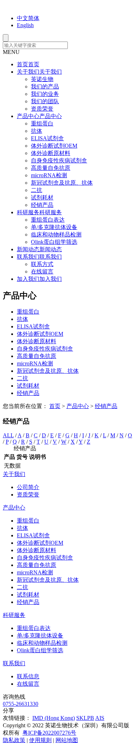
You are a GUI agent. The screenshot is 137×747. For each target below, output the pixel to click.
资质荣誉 (42, 109)
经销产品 (42, 205)
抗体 (36, 131)
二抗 (36, 190)
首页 (54, 406)
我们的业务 (45, 94)
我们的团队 (45, 101)
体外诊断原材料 (50, 153)
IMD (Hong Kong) (53, 718)
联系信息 (28, 676)
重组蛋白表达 (48, 220)
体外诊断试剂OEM (54, 146)
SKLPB (85, 718)
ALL (8, 435)
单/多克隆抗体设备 (54, 227)
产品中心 (77, 406)
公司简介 (28, 487)
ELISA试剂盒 (47, 138)
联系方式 (42, 264)
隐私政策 (14, 740)
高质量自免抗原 (50, 168)
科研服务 (14, 615)
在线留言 (42, 271)
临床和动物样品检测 (56, 234)
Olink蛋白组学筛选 (54, 242)
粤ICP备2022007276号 (49, 733)
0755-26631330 (20, 704)
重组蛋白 (42, 123)
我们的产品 (45, 86)
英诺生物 (42, 79)
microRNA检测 (49, 175)
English (25, 25)
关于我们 (14, 474)
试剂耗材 (42, 197)
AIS (99, 718)
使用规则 (40, 740)
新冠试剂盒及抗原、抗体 (62, 183)
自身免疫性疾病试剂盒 (59, 160)
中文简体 (28, 18)
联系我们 (14, 663)
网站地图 (67, 740)
